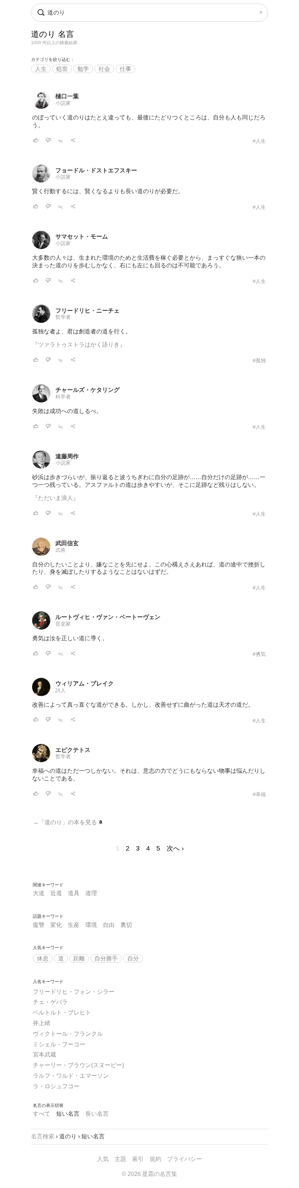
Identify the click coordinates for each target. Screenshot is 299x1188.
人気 (103, 1159)
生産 (73, 925)
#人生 (259, 141)
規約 (155, 1159)
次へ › (175, 848)
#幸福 (259, 794)
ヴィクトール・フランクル (68, 1034)
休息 (42, 958)
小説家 (63, 103)
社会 (104, 69)
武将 (60, 550)
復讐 (38, 925)
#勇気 (259, 654)
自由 (108, 925)
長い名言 (97, 1114)
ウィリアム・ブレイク (84, 683)
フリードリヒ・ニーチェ (87, 310)
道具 (73, 893)
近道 (56, 893)
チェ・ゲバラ (50, 1002)
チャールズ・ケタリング (87, 390)
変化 (56, 925)
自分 (133, 958)
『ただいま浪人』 (55, 498)
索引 (138, 1159)
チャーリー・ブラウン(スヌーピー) (78, 1065)
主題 (120, 1159)
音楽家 (63, 624)
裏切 (126, 925)
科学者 (63, 397)
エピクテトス (72, 750)
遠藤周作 (67, 456)
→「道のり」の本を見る (65, 822)
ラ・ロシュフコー (56, 1086)
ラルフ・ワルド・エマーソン (71, 1076)
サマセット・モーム (81, 236)
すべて (41, 1114)
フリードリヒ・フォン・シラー (73, 992)
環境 (91, 925)
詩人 (60, 690)
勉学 (83, 69)
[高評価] (35, 141)
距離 (79, 958)
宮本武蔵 (44, 1054)
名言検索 (42, 1136)
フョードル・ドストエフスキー (96, 170)
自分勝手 (106, 958)
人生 (41, 69)
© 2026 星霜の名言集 (149, 1174)
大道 (38, 893)
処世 (62, 69)
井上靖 (41, 1023)
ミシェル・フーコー (59, 1044)
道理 (91, 893)
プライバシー (184, 1159)
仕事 (125, 69)
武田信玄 (67, 543)
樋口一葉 (67, 96)
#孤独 (259, 360)
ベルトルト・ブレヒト (62, 1012)
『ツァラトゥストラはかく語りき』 (78, 344)
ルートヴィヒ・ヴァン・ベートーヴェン (107, 617)
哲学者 (63, 317)
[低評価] (48, 141)
